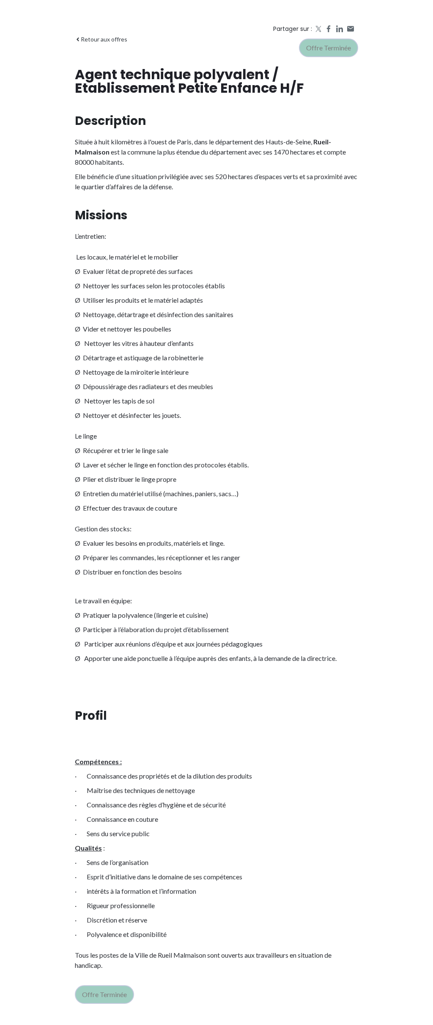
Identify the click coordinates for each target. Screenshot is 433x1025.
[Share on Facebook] (328, 28)
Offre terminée (328, 48)
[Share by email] (350, 28)
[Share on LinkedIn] (339, 28)
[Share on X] (317, 28)
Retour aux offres (104, 39)
